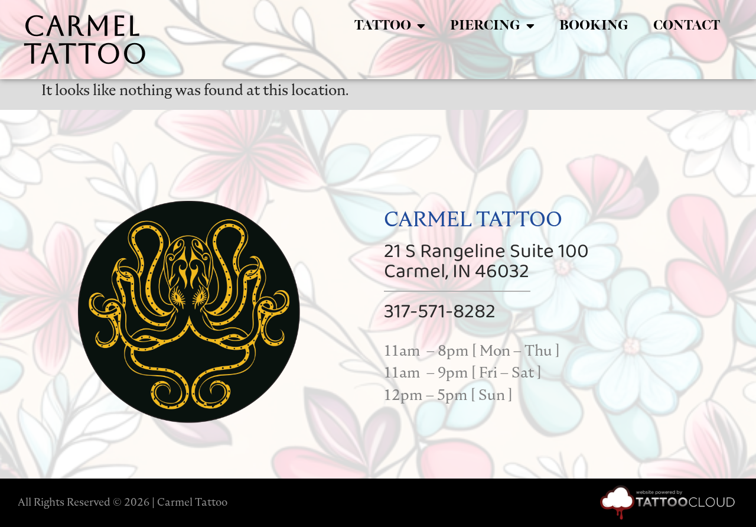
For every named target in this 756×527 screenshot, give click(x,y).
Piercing (485, 26)
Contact (686, 26)
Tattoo (382, 26)
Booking (593, 26)
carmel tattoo (86, 39)
